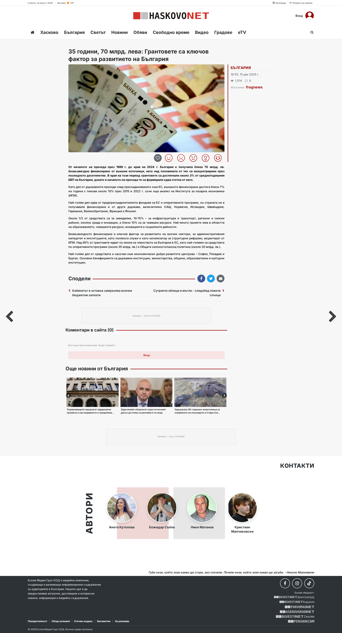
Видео (202, 32)
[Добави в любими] (158, 158)
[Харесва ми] (170, 158)
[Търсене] (311, 32)
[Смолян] (295, 616)
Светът (98, 32)
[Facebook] (285, 583)
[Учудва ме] (207, 158)
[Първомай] (299, 607)
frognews (254, 87)
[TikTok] (309, 583)
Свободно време (171, 32)
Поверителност (37, 621)
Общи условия (61, 621)
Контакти (297, 466)
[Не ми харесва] (182, 158)
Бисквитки (103, 621)
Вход (299, 15)
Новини (119, 32)
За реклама (122, 621)
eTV (242, 32)
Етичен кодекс (83, 621)
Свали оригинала (81, 68)
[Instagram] (297, 583)
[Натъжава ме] (219, 158)
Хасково (49, 32)
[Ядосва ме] (194, 158)
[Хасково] (171, 15)
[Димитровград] (294, 597)
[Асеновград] (297, 611)
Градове (223, 32)
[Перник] (301, 621)
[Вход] (309, 15)
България (74, 32)
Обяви (140, 32)
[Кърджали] (296, 602)
